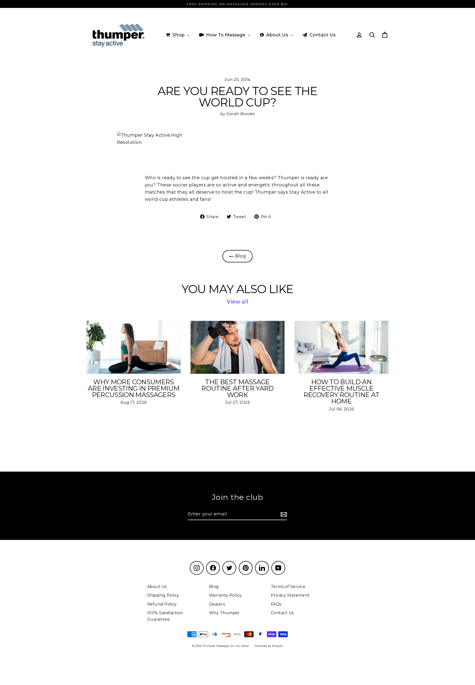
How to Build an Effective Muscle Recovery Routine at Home (342, 392)
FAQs (276, 604)
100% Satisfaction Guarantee (165, 616)
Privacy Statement (290, 595)
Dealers (217, 604)
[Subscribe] (283, 514)
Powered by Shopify (269, 646)
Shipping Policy (163, 595)
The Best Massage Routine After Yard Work (237, 388)
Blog (240, 256)
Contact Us (282, 612)
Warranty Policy (225, 595)
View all (237, 301)
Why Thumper (224, 612)
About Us (157, 586)
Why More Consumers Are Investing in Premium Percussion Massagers (133, 388)
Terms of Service (288, 586)
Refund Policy (162, 604)
